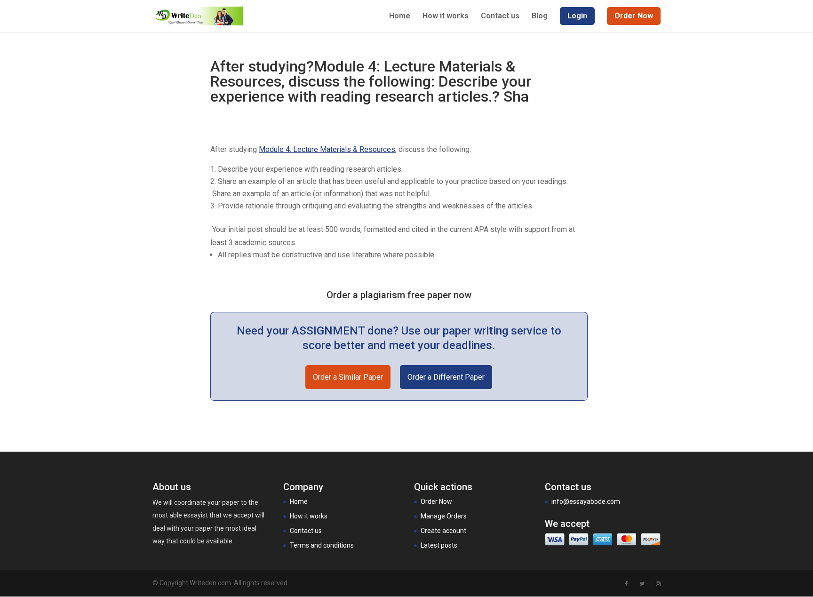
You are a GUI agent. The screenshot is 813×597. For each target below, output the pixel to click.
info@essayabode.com (585, 501)
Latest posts (439, 545)
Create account (443, 530)
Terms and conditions (322, 545)
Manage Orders (444, 516)
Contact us (500, 16)
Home (399, 16)
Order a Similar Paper (348, 377)
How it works (445, 16)
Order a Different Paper (446, 377)
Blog (540, 16)
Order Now (436, 501)
